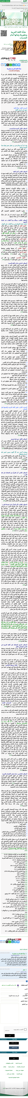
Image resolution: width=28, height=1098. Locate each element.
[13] (11, 254)
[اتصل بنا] (14, 8)
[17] (11, 259)
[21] (6, 403)
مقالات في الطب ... (10, 1074)
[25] (22, 469)
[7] (17, 231)
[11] (4, 250)
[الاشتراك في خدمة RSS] (24, 5)
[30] (5, 706)
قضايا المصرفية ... (8, 1070)
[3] (24, 213)
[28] (24, 585)
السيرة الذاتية (19, 1063)
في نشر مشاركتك (14, 1042)
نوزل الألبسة (19, 1074)
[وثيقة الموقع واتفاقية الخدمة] (7, 5)
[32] (21, 770)
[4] (22, 229)
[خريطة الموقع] (25, 5)
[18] (3, 259)
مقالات (4, 1067)
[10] (21, 246)
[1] (13, 141)
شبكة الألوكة (24, 27)
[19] (22, 312)
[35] (26, 850)
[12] (23, 254)
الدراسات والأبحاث (21, 1067)
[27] (13, 530)
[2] (18, 168)
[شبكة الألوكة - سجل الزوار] (16, 5)
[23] (3, 448)
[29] (20, 641)
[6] (5, 229)
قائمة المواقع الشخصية (14, 1077)
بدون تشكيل (24, 61)
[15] (21, 256)
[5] (13, 229)
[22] (19, 435)
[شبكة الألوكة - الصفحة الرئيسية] (21, 5)
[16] (22, 259)
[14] (2, 254)
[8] (9, 231)
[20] (12, 325)
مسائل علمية (11, 1067)
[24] (23, 459)
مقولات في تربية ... (19, 1070)
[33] (13, 783)
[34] (21, 805)
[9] (6, 237)
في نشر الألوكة (14, 1047)
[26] (4, 501)
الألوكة (4, 1088)
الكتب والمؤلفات (9, 1063)
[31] (10, 755)
